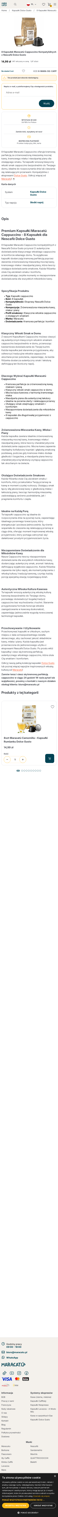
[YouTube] (12, 1373)
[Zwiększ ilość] (22, 759)
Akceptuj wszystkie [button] (15, 1505)
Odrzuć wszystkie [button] (43, 1505)
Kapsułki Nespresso (39, 1405)
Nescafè (34, 1446)
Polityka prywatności (11, 1432)
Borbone (5, 1450)
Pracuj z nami (7, 1401)
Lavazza (5, 1466)
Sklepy (4, 1417)
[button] (29, 1500)
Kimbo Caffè (7, 1462)
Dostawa (5, 1436)
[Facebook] (26, 1373)
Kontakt (4, 1420)
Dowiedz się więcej (41, 1496)
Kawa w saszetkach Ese (41, 1415)
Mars (3, 1470)
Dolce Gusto (20, 175)
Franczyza (6, 1405)
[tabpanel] (29, 733)
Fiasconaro (6, 1454)
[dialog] (29, 1495)
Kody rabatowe (8, 1409)
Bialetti (33, 1462)
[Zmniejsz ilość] (7, 759)
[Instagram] (19, 1373)
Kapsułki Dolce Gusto (40, 1419)
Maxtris (33, 1454)
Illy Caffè (5, 1458)
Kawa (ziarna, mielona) (40, 1397)
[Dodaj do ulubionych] (23, 71)
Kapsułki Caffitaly (38, 1401)
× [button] (55, 1476)
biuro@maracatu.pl (16, 1352)
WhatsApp (12, 1357)
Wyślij (46, 103)
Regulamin (6, 1428)
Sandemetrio (36, 1450)
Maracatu (5, 1446)
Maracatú (6, 178)
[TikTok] (4, 1373)
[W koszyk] (49, 758)
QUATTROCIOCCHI (39, 1458)
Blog (3, 1424)
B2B (3, 1397)
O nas (4, 1413)
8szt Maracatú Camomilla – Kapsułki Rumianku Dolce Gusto (26, 739)
